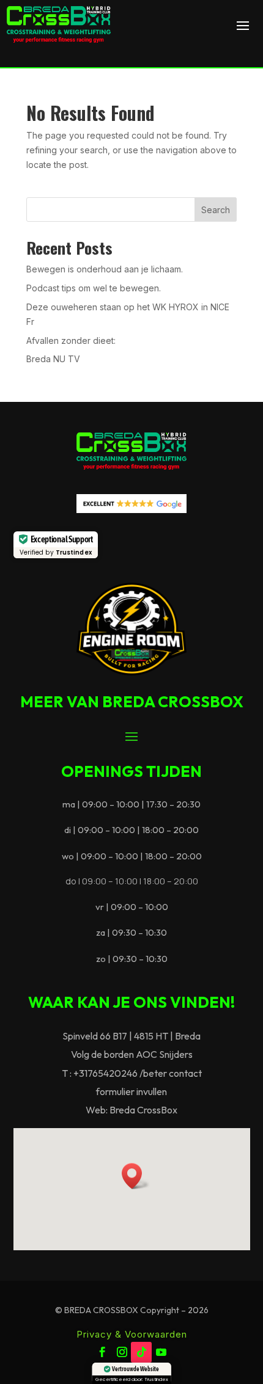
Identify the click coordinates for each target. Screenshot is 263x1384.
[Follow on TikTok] (141, 1352)
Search (215, 210)
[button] (136, 1176)
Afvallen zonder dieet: (71, 340)
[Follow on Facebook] (102, 1352)
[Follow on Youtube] (160, 1352)
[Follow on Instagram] (121, 1352)
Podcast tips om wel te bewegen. (93, 288)
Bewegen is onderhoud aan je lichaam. (104, 269)
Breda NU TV (53, 359)
